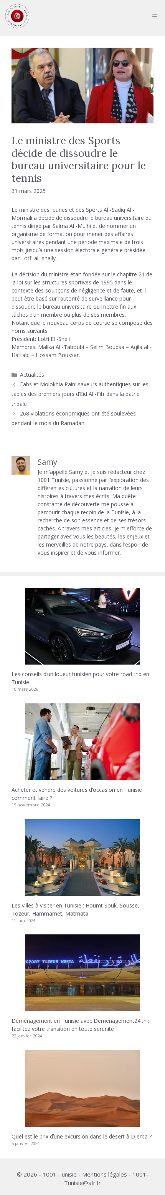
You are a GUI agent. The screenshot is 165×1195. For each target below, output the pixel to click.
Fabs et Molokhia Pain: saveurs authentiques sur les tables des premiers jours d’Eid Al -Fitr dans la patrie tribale (80, 394)
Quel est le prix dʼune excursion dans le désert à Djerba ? (82, 1136)
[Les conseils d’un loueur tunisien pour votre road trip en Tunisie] (82, 660)
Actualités (32, 374)
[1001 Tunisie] (17, 16)
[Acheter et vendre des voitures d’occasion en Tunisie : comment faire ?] (82, 776)
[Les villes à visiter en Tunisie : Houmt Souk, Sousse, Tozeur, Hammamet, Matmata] (82, 892)
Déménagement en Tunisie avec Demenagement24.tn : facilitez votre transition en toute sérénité (80, 1024)
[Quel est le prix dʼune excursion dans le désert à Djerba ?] (82, 1123)
